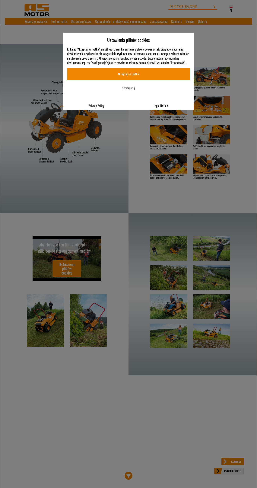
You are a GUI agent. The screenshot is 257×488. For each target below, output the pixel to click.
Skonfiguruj (128, 88)
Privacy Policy (96, 106)
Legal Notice (161, 106)
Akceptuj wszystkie (128, 74)
